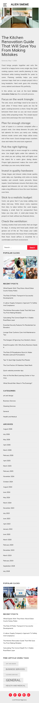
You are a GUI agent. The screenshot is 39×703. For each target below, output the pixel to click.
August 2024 (7, 487)
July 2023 (6, 513)
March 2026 (7, 450)
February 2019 (8, 561)
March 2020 (7, 540)
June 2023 (6, 519)
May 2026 (6, 440)
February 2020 (8, 545)
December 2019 (8, 550)
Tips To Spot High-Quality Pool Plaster (16, 360)
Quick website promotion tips (13, 371)
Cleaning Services (9, 406)
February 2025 (8, 471)
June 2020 (6, 534)
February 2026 (8, 455)
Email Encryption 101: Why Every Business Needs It (20, 346)
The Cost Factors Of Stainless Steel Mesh (17, 365)
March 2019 (7, 555)
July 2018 (6, 571)
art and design (8, 396)
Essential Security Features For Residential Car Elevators (19, 326)
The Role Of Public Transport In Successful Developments (18, 297)
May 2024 (6, 498)
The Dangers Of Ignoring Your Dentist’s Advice (19, 340)
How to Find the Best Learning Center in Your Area (19, 377)
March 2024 (7, 503)
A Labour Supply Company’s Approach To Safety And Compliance (20, 304)
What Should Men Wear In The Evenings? (17, 383)
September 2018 (9, 566)
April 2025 (6, 461)
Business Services (9, 401)
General (4, 61)
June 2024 (6, 492)
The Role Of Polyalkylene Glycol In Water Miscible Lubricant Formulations (17, 353)
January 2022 (7, 529)
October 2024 (8, 482)
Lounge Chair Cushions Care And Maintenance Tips (19, 333)
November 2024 (8, 476)
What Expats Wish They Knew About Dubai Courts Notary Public (18, 289)
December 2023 (8, 508)
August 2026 (7, 429)
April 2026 (6, 445)
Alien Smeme (20, 4)
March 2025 (7, 466)
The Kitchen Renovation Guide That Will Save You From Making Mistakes (19, 311)
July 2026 (6, 434)
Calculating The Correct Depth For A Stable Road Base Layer (18, 319)
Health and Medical (10, 417)
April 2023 (6, 524)
